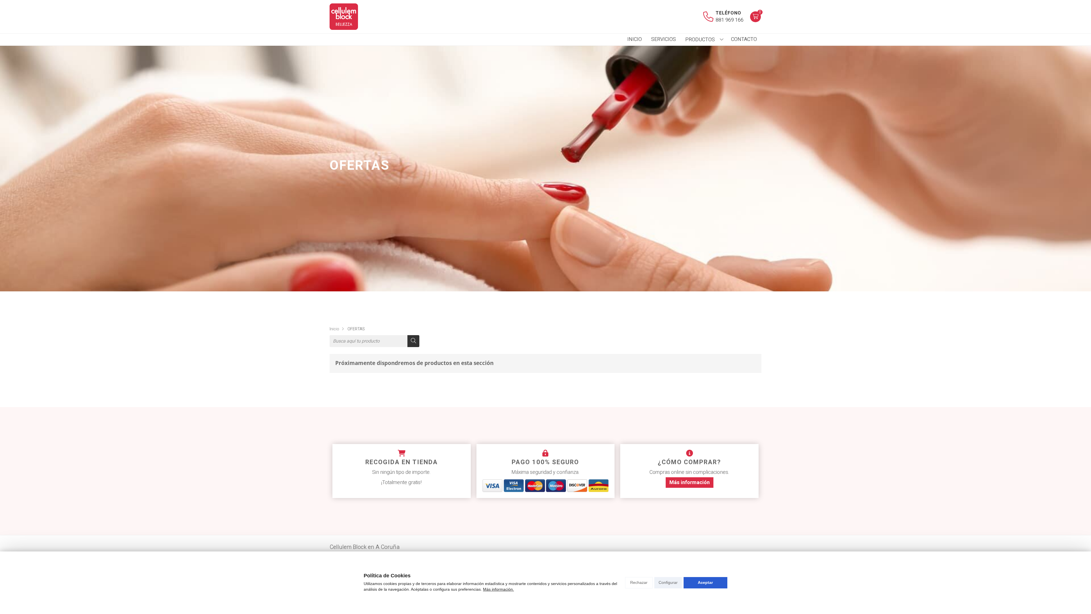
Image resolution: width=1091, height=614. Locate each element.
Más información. (498, 589)
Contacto (744, 39)
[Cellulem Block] (344, 16)
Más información (689, 482)
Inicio (634, 39)
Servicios (663, 39)
